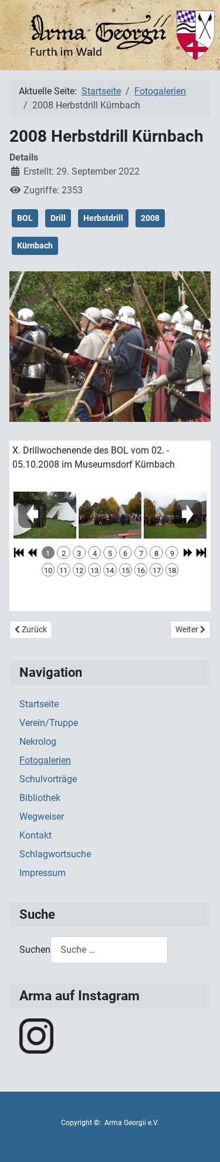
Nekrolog (37, 741)
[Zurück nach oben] (199, 1140)
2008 (150, 218)
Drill (58, 218)
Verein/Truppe (48, 722)
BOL (25, 218)
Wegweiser (41, 816)
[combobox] (109, 949)
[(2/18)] (110, 515)
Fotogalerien (45, 760)
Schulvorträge (48, 779)
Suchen (34, 949)
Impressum (42, 872)
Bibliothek (39, 797)
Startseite (39, 704)
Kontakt (35, 835)
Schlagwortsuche (55, 854)
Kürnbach (35, 245)
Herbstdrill (103, 218)
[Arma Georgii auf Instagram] (36, 1035)
